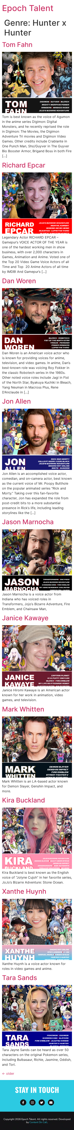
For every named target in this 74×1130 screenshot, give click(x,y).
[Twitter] (42, 1102)
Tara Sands (19, 978)
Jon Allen (16, 401)
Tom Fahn (17, 45)
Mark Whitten (23, 709)
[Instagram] (32, 1102)
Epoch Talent (27, 8)
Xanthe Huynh (24, 891)
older (8, 1073)
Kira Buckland (23, 800)
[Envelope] (51, 1102)
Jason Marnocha (28, 522)
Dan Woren (19, 281)
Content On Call (38, 1122)
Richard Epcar (23, 165)
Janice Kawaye (25, 618)
